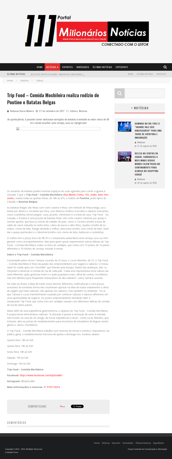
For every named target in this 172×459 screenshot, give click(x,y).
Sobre (131, 74)
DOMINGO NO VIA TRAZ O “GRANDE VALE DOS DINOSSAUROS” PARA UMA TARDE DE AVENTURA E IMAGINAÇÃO (148, 130)
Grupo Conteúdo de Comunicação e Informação (147, 449)
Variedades (82, 67)
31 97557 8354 (52, 387)
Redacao (141, 142)
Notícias (51, 67)
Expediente (122, 67)
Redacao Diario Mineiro (22, 111)
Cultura (74, 111)
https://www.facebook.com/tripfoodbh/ (41, 375)
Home (40, 67)
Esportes (67, 67)
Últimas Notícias (102, 67)
